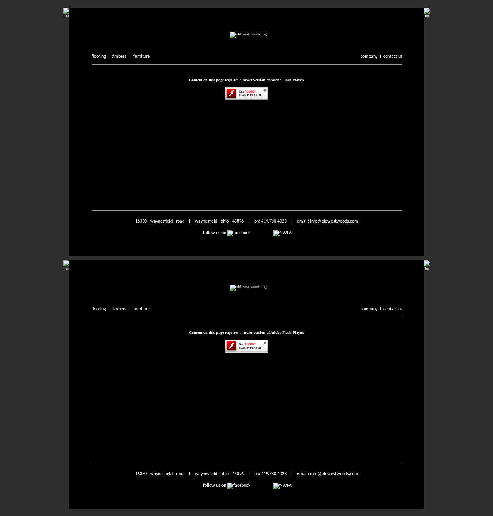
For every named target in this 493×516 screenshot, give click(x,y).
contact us (392, 56)
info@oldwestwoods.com (333, 221)
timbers (119, 56)
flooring (99, 56)
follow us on (215, 233)
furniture (141, 56)
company (369, 56)
